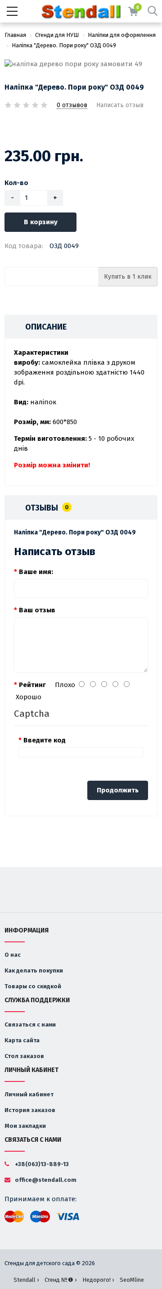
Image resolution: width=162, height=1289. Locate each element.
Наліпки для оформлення (122, 35)
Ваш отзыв (37, 610)
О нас (12, 954)
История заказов (29, 1110)
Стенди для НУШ (57, 35)
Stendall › (26, 1279)
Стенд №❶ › (60, 1279)
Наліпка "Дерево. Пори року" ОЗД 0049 (64, 45)
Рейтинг (32, 685)
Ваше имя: (36, 572)
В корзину (41, 222)
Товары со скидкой (32, 986)
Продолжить (118, 790)
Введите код (44, 740)
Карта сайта (22, 1040)
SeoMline (132, 1279)
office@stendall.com (45, 1179)
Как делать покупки (33, 970)
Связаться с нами (30, 1024)
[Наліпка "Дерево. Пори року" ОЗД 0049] (81, 64)
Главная (15, 35)
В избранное (10, 129)
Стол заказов (24, 1056)
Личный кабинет (29, 1094)
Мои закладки (25, 1125)
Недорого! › (98, 1279)
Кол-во (16, 183)
